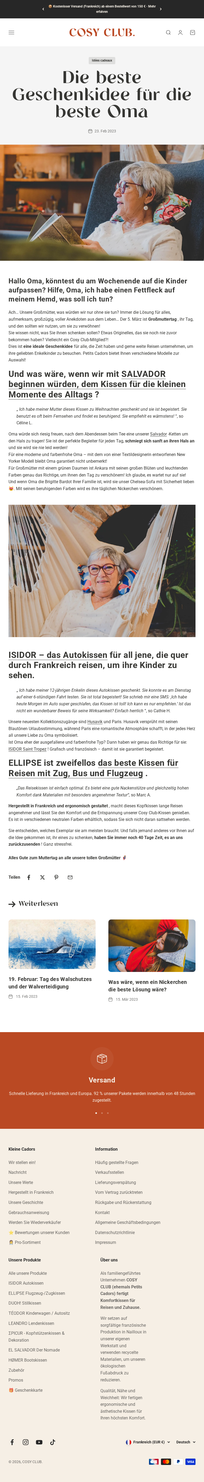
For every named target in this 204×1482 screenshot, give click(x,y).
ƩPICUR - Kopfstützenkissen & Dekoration (36, 1337)
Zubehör (16, 1370)
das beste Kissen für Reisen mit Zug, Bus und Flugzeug (93, 768)
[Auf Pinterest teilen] (56, 877)
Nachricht (17, 1172)
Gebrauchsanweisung (28, 1212)
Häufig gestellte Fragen (116, 1162)
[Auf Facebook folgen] (12, 1442)
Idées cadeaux (102, 60)
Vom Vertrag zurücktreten (119, 1192)
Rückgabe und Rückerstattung (123, 1202)
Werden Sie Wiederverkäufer (34, 1222)
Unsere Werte (20, 1182)
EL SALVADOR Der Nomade (34, 1350)
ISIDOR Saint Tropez (27, 749)
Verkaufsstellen (109, 1172)
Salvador (158, 434)
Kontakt (102, 1212)
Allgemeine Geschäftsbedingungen (127, 1222)
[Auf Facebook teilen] (28, 877)
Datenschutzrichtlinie (115, 1232)
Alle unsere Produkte (27, 1273)
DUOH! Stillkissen (24, 1303)
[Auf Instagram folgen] (25, 1442)
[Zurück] (43, 9)
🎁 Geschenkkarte (25, 1390)
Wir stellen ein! (22, 1162)
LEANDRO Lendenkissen (31, 1323)
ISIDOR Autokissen (26, 1283)
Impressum (105, 1242)
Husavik (95, 721)
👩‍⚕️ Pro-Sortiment (24, 1242)
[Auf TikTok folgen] (52, 1442)
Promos (15, 1380)
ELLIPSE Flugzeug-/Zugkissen (36, 1293)
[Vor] (161, 9)
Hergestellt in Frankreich (31, 1192)
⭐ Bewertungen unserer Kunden (39, 1232)
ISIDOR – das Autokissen (58, 655)
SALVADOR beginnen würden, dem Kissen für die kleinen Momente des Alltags (97, 384)
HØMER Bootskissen (27, 1360)
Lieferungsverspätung (115, 1182)
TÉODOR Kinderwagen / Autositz (39, 1313)
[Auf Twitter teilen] (42, 877)
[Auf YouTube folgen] (39, 1442)
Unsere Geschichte (25, 1202)
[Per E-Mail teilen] (70, 877)
